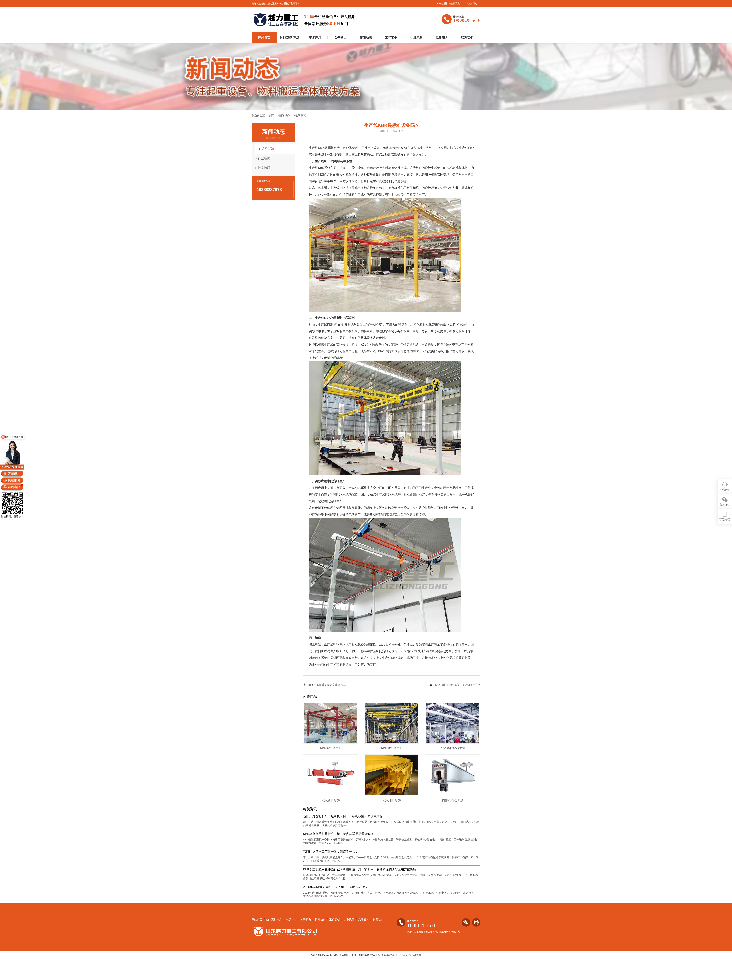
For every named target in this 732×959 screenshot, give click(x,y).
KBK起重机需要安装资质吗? (330, 684)
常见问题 (264, 167)
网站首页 (264, 37)
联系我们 (467, 37)
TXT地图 (416, 954)
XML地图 (406, 954)
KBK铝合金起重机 (453, 748)
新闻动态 (366, 37)
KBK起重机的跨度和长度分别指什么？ (457, 684)
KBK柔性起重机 (331, 748)
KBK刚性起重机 (392, 748)
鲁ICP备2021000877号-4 (388, 954)
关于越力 (340, 37)
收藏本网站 (472, 3)
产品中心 (291, 919)
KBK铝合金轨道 (453, 800)
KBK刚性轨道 (392, 800)
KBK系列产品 (289, 37)
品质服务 (442, 37)
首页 (271, 115)
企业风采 (416, 37)
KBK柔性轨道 (331, 800)
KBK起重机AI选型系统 (448, 3)
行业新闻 (264, 158)
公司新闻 (300, 115)
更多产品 (315, 37)
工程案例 (391, 37)
